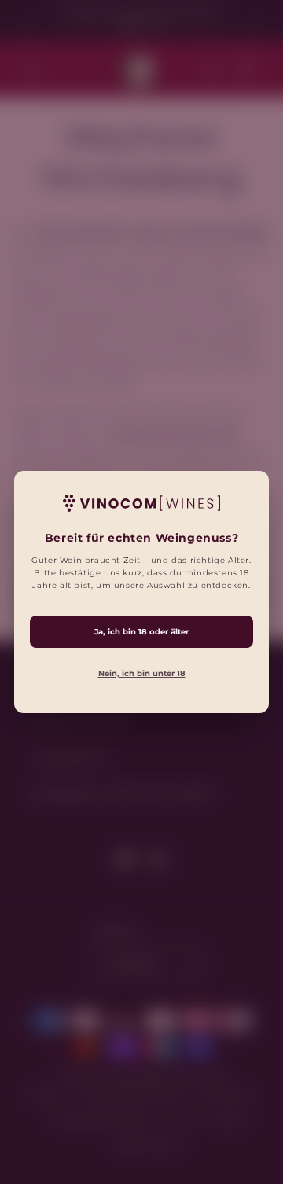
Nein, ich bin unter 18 (142, 673)
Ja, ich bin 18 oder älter (141, 632)
